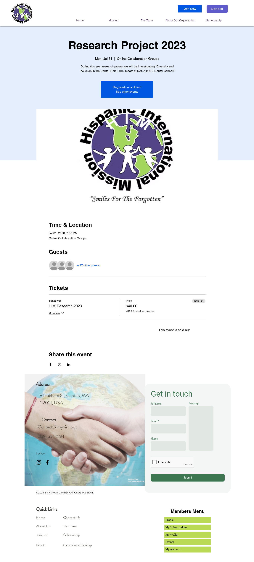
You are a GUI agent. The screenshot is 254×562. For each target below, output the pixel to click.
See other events (127, 91)
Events (169, 542)
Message (194, 403)
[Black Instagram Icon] (39, 462)
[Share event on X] (59, 364)
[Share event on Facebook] (50, 364)
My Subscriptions (176, 527)
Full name (156, 403)
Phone (154, 438)
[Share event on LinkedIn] (68, 364)
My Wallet (171, 534)
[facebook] (47, 462)
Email (154, 421)
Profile (169, 520)
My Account (172, 549)
